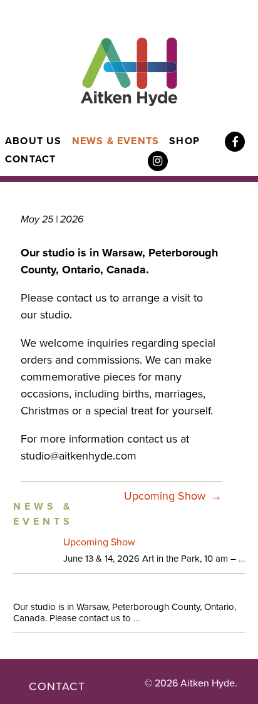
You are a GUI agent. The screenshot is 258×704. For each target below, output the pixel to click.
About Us (33, 141)
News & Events (116, 141)
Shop (184, 141)
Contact (30, 159)
